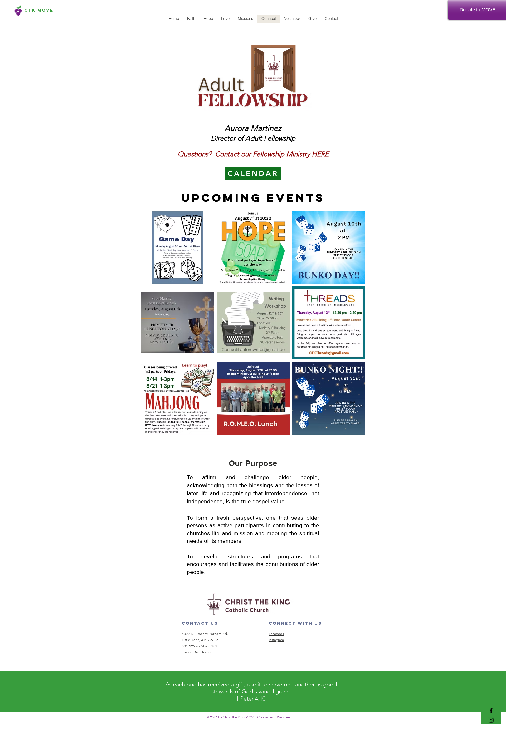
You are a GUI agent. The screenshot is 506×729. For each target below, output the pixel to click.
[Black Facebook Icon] (491, 710)
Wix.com (283, 717)
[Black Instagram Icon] (491, 720)
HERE (320, 154)
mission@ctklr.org (196, 652)
